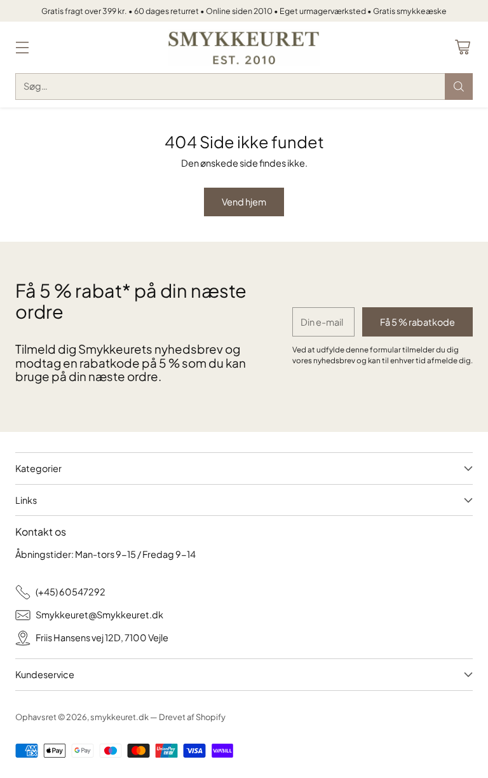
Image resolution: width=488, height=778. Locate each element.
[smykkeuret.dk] (244, 47)
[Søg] (459, 86)
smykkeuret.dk (119, 717)
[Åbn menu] (22, 47)
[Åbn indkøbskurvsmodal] (462, 47)
